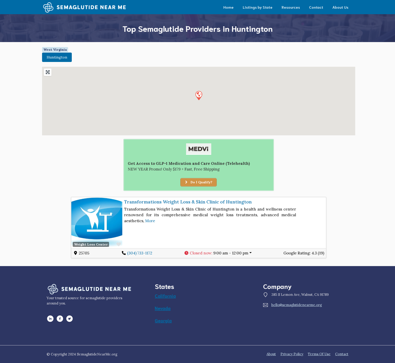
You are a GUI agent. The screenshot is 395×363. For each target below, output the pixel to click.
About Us (340, 7)
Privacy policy (291, 354)
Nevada (163, 308)
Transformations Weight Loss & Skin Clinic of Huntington (188, 202)
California (165, 296)
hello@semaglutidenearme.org (296, 305)
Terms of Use (319, 354)
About (271, 354)
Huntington (57, 57)
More (150, 220)
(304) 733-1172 (139, 253)
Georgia (163, 320)
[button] (198, 95)
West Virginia (55, 50)
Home (228, 7)
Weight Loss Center (91, 244)
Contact (316, 7)
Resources (291, 7)
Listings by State (257, 7)
